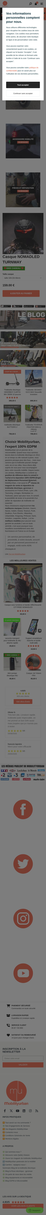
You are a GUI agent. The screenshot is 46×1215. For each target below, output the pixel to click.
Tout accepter (23, 85)
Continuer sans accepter (23, 93)
